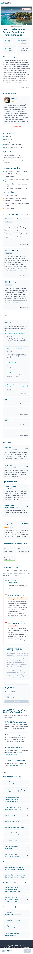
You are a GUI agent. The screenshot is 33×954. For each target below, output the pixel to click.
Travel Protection (9, 551)
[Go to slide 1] (12, 26)
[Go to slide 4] (15, 26)
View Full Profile (16, 126)
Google (15, 754)
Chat (12, 765)
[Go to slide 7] (18, 26)
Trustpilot (7, 754)
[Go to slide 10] (21, 26)
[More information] (27, 386)
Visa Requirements (23, 551)
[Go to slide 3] (14, 26)
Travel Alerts (7, 559)
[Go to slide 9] (20, 26)
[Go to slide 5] (16, 26)
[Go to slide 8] (19, 26)
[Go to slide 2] (13, 26)
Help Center (21, 765)
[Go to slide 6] (17, 26)
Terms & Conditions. (18, 678)
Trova (22, 752)
